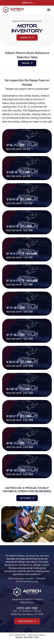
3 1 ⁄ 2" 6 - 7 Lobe (18, 172)
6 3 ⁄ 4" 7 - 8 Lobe (18, 416)
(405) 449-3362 (27, 608)
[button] (48, 9)
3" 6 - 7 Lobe (15, 145)
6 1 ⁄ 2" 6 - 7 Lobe (18, 389)
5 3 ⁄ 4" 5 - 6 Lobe (18, 361)
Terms (36, 637)
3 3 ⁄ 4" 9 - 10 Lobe (19, 226)
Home (15, 21)
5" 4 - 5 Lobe (15, 307)
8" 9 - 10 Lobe (16, 470)
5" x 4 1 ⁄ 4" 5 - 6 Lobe (21, 253)
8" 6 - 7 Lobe (15, 443)
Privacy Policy (29, 637)
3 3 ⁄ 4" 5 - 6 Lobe (18, 199)
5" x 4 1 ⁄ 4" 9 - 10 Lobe (22, 280)
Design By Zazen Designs (36, 635)
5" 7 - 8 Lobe (15, 334)
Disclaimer (19, 637)
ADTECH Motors (20, 635)
